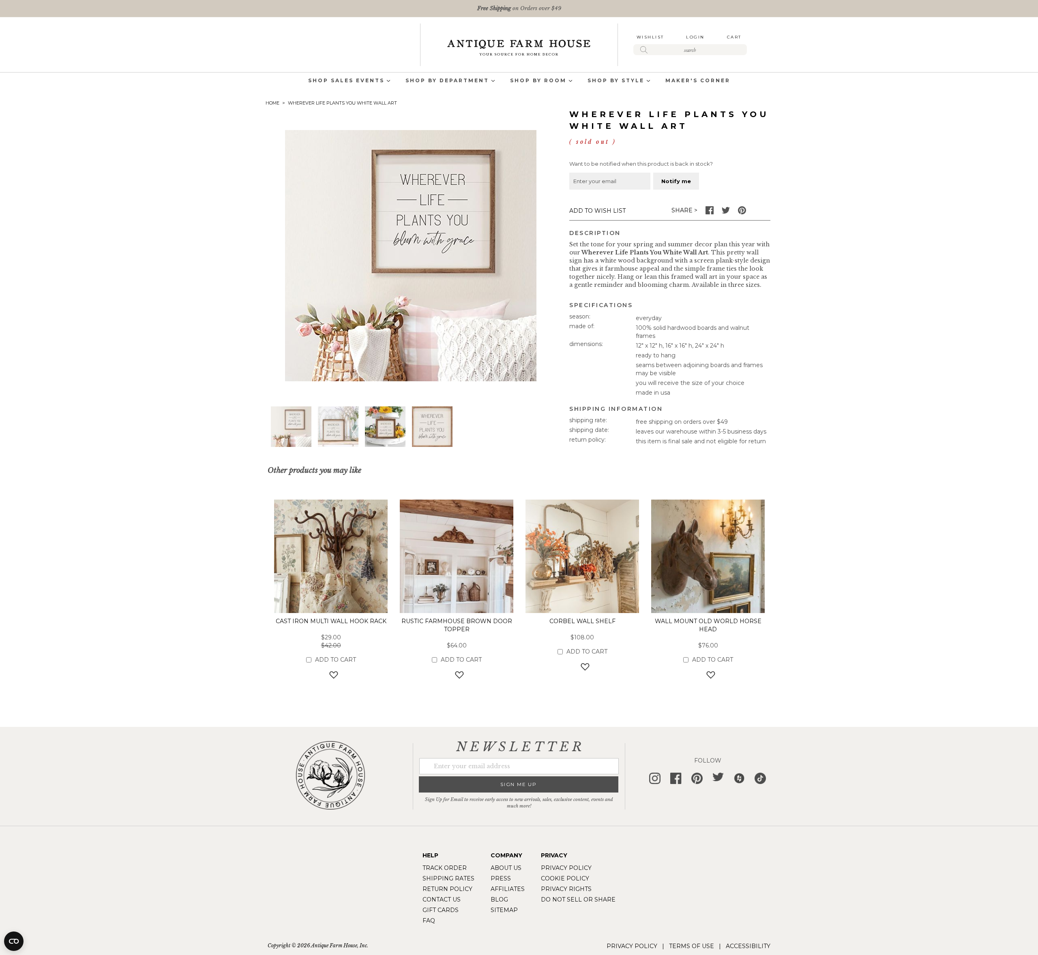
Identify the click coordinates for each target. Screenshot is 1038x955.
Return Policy (447, 889)
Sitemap (504, 910)
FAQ (428, 920)
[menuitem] (346, 81)
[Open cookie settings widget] (14, 941)
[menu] (519, 81)
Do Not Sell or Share (578, 899)
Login (695, 37)
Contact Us (441, 899)
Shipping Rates (448, 878)
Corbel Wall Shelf (582, 621)
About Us (506, 868)
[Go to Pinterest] (742, 212)
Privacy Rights (566, 889)
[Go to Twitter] (726, 212)
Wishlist (650, 37)
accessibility (748, 946)
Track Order (444, 868)
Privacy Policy (566, 868)
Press (501, 878)
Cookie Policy (565, 878)
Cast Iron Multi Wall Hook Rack (331, 621)
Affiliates (508, 889)
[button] (338, 426)
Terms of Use (691, 946)
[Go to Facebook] (710, 212)
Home (272, 103)
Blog (499, 899)
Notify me (676, 181)
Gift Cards (440, 910)
